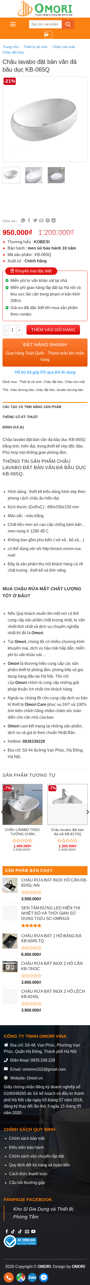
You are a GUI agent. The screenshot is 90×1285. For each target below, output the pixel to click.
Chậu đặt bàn (13, 52)
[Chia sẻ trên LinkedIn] (54, 220)
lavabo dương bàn (70, 390)
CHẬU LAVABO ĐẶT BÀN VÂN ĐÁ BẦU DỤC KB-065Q (44, 467)
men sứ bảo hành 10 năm (52, 248)
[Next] (79, 119)
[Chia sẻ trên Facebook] (29, 220)
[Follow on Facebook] (7, 1231)
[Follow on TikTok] (13, 1231)
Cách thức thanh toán (28, 1174)
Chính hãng (35, 261)
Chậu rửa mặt (64, 47)
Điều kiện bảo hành (26, 1147)
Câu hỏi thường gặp (27, 1182)
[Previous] (10, 119)
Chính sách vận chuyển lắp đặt (36, 1156)
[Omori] (45, 9)
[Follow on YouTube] (33, 1231)
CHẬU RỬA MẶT (31, 588)
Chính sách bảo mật (26, 1138)
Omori (14, 663)
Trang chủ (10, 47)
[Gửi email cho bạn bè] (41, 220)
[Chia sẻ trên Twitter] (35, 220)
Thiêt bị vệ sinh (36, 47)
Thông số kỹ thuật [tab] (20, 417)
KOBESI (42, 242)
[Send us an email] (27, 1231)
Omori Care (35, 704)
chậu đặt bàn (45, 390)
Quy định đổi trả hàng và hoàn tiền (39, 1165)
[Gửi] (68, 24)
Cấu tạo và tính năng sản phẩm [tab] (31, 407)
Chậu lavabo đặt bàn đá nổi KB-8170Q (67, 832)
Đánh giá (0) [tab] (13, 427)
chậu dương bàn (22, 390)
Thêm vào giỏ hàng (53, 330)
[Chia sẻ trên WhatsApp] (23, 220)
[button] (13, 24)
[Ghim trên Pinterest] (48, 220)
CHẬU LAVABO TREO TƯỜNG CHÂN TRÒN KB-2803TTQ (22, 832)
